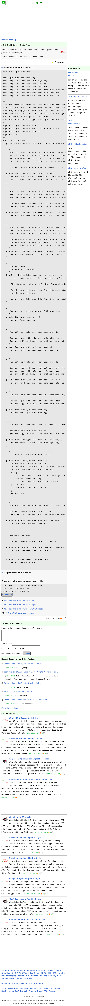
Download (7, 595)
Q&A (17, 991)
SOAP (12, 978)
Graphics (5, 973)
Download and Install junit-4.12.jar (19, 601)
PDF (28, 976)
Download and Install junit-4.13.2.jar (20, 605)
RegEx (4, 991)
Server (60, 976)
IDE (16, 973)
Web (26, 978)
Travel (40, 991)
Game (50, 970)
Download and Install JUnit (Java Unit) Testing (24, 609)
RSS (33, 983)
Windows (28, 988)
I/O (12, 973)
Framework (41, 970)
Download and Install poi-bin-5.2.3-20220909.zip (25, 700)
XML (31, 978)
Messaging (11, 976)
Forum (52, 991)
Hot (9, 983)
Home (4, 40)
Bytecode (20, 970)
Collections (24, 983)
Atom (38, 983)
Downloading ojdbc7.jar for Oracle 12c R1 (22, 683)
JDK (50, 973)
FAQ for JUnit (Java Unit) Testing (19, 613)
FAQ (46, 991)
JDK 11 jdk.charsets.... (78, 144)
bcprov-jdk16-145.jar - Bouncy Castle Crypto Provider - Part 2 (31, 672)
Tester (4, 988)
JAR (36, 988)
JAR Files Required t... (78, 97)
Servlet (4, 978)
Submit (27, 653)
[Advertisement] (34, 21)
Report (34, 976)
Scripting (43, 976)
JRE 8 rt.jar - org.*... (77, 168)
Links (11, 991)
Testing (12, 40)
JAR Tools (24, 973)
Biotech (11, 970)
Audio (4, 970)
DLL (41, 988)
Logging (61, 973)
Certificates (55, 988)
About (15, 983)
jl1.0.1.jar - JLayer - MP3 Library (18, 691)
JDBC (44, 973)
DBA (21, 988)
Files (46, 988)
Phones (32, 991)
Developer (13, 988)
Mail (3, 976)
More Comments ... (9, 708)
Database (30, 970)
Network (21, 976)
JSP (54, 973)
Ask (44, 983)
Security (52, 976)
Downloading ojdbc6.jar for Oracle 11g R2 (22, 663)
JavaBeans (35, 973)
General (57, 970)
